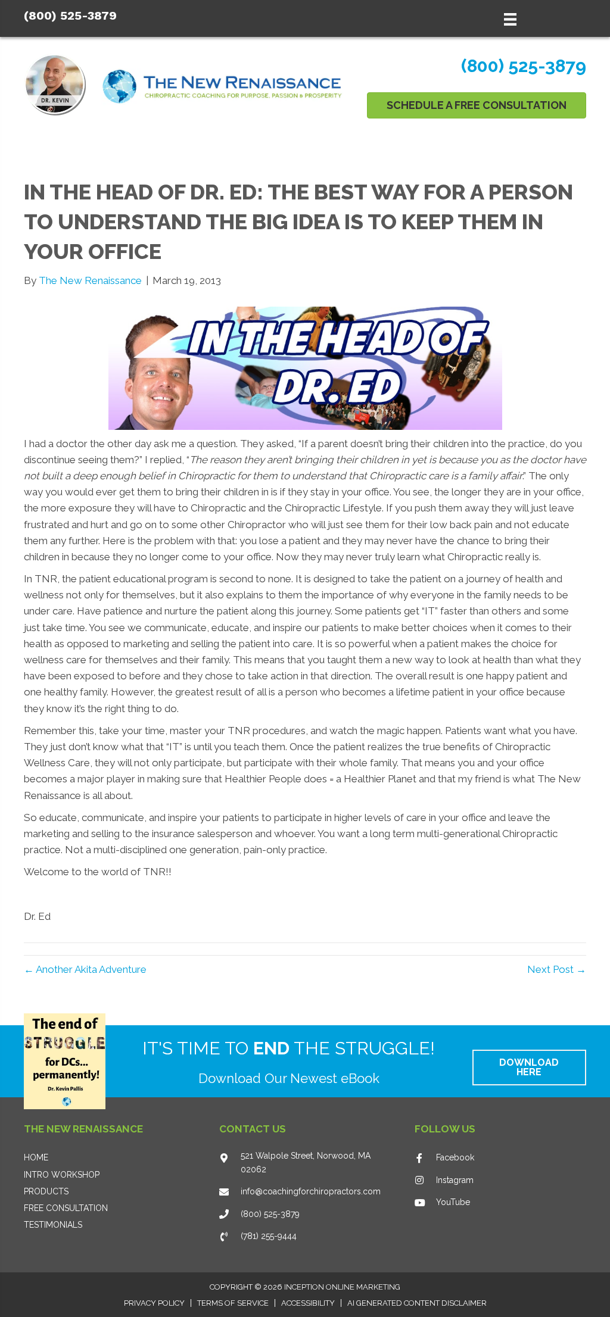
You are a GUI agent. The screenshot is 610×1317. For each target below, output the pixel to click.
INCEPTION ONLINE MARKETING (342, 1286)
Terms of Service (233, 1303)
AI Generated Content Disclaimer (417, 1303)
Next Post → (556, 969)
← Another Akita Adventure (85, 969)
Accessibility (308, 1303)
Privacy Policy (154, 1303)
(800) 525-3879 (70, 15)
